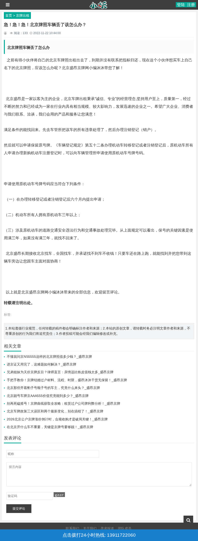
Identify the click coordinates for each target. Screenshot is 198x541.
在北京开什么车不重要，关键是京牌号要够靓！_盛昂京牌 (50, 427)
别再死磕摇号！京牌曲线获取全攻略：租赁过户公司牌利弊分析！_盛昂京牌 (63, 403)
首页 (8, 15)
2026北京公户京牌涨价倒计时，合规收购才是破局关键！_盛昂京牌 (57, 419)
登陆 (181, 5)
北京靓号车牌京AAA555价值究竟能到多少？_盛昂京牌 (48, 396)
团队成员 (124, 528)
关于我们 (90, 528)
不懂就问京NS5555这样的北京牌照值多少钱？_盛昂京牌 (49, 356)
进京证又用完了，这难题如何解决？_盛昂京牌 (41, 364)
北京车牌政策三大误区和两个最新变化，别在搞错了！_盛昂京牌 (55, 411)
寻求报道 (107, 528)
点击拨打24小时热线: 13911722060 (99, 535)
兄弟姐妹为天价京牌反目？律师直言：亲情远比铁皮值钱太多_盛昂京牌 (60, 372)
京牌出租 (22, 15)
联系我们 (72, 528)
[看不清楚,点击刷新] (59, 494)
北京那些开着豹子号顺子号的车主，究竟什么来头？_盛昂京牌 (53, 388)
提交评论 (19, 508)
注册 (191, 5)
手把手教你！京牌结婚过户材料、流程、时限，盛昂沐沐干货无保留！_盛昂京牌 (67, 380)
